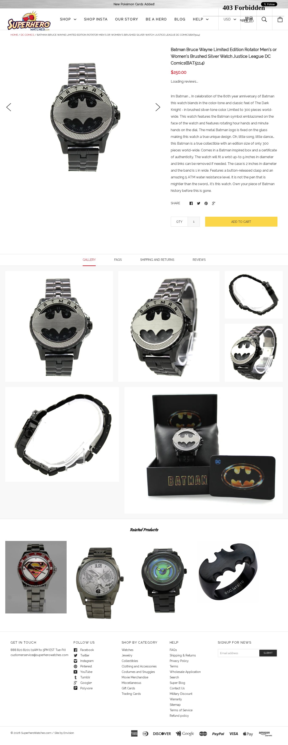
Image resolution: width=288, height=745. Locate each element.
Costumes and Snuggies (138, 672)
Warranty (176, 699)
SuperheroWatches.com (36, 732)
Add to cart (241, 221)
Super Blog (177, 682)
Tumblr (85, 677)
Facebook (87, 650)
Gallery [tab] (89, 259)
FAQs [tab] (118, 259)
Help (198, 19)
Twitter (84, 655)
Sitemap (175, 704)
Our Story (126, 19)
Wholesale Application (185, 672)
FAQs (173, 650)
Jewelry (127, 655)
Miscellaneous (131, 682)
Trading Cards (131, 693)
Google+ (86, 682)
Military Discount (181, 693)
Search (174, 677)
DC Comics (27, 34)
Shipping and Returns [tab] (157, 259)
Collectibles (130, 661)
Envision (68, 732)
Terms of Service (181, 710)
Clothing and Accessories (139, 666)
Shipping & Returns (183, 655)
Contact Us (177, 688)
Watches (127, 650)
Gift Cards (128, 688)
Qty (179, 221)
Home (14, 34)
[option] (83, 116)
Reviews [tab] (199, 259)
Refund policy (179, 715)
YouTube (86, 672)
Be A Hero (156, 19)
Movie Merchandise (135, 677)
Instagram (87, 661)
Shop (66, 19)
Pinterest (86, 666)
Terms (174, 666)
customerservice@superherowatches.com (39, 655)
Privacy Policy (179, 661)
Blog (179, 19)
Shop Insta (96, 19)
